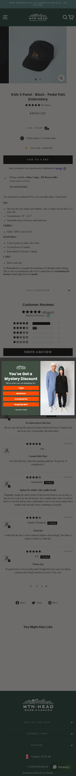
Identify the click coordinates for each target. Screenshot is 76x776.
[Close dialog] (72, 362)
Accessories (21, 398)
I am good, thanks (21, 410)
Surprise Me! (21, 404)
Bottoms (21, 393)
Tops (20, 387)
